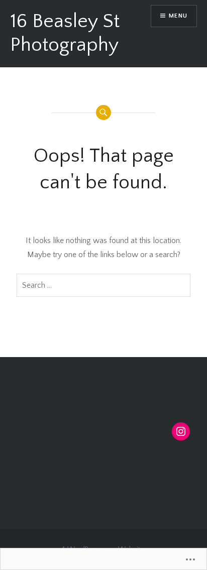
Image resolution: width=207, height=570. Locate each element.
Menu (178, 16)
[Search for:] (103, 285)
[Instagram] (181, 431)
